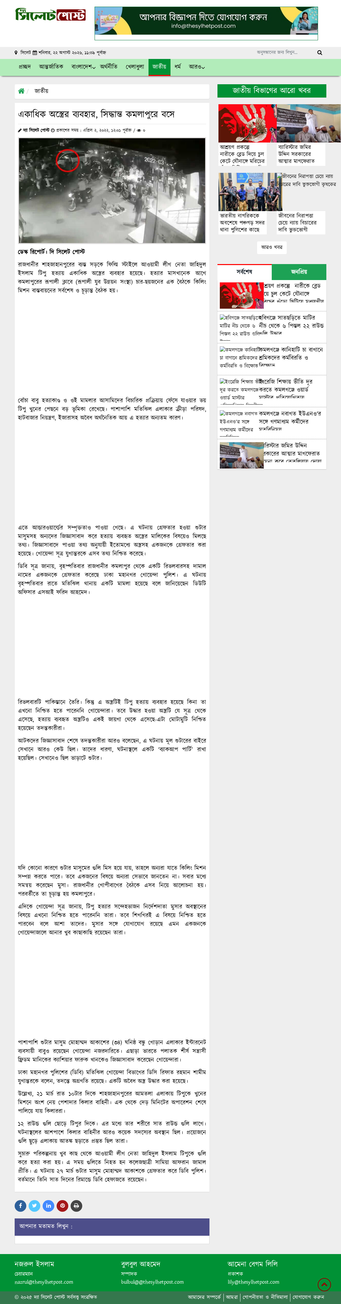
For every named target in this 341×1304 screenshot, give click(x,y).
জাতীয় (41, 91)
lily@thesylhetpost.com (253, 1282)
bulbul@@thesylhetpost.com (152, 1282)
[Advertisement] (112, 346)
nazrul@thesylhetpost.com (44, 1282)
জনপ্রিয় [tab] (299, 272)
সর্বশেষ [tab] (244, 272)
